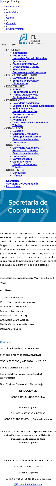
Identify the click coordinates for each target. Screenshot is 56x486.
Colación (17, 131)
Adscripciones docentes (26, 136)
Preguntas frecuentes (25, 92)
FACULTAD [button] (13, 50)
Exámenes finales (22, 108)
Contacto (11, 23)
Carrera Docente (22, 159)
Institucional (19, 52)
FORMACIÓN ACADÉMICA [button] (22, 75)
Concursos (19, 142)
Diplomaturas (20, 83)
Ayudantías (19, 119)
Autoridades (19, 55)
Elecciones (19, 69)
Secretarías (19, 61)
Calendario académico (25, 103)
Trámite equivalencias (25, 94)
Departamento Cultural (25, 66)
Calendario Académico (25, 147)
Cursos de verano (23, 114)
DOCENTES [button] (13, 145)
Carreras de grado (23, 78)
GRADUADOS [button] (14, 128)
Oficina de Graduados (25, 133)
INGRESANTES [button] (15, 86)
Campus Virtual (21, 161)
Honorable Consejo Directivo (29, 58)
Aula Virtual (12, 12)
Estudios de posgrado (25, 80)
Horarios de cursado (24, 111)
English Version (15, 29)
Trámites (17, 125)
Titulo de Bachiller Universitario (30, 122)
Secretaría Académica (25, 150)
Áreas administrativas (25, 64)
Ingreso (16, 89)
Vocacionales (20, 117)
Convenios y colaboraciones (29, 72)
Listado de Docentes (24, 164)
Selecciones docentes (25, 139)
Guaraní (10, 17)
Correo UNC (13, 6)
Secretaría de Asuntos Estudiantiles (33, 106)
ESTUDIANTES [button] (15, 100)
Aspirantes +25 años (24, 97)
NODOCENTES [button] (15, 170)
